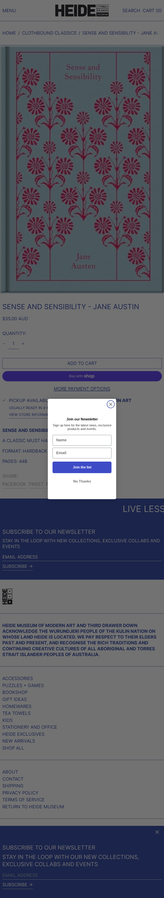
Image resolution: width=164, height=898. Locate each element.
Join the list (82, 467)
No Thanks (82, 481)
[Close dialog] (110, 404)
